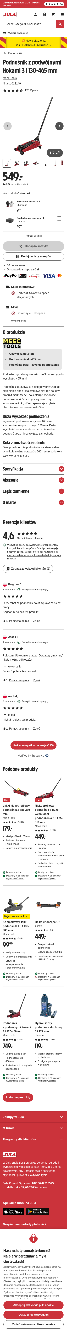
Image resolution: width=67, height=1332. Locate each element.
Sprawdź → (44, 44)
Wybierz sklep (18, 320)
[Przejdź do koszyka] (53, 14)
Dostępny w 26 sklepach (17, 877)
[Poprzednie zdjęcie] (7, 126)
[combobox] (33, 24)
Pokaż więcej (33, 235)
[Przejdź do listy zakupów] (44, 14)
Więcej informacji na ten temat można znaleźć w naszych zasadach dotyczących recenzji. (34, 555)
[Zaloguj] (35, 14)
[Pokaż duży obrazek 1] (33, 126)
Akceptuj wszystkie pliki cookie (33, 1305)
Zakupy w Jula (13, 1117)
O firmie (8, 1128)
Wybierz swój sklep (18, 32)
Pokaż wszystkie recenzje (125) (33, 745)
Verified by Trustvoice (31, 755)
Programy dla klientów (19, 1139)
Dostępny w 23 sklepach (17, 978)
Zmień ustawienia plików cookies (33, 1324)
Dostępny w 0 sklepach (49, 978)
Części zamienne (16, 491)
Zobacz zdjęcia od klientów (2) (30, 568)
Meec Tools (10, 78)
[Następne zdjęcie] (59, 126)
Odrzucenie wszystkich (34, 1314)
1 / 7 (52, 152)
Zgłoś (36, 620)
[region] (33, 1280)
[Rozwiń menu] (62, 14)
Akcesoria (10, 480)
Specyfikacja (13, 469)
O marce (9, 502)
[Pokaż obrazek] (7, 163)
